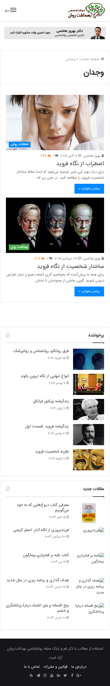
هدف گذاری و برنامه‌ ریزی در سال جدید (37, 580)
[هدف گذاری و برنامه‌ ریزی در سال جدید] (88, 588)
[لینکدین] (58, 675)
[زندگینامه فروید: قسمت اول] (88, 434)
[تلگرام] (38, 675)
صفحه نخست (90, 59)
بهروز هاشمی (92, 156)
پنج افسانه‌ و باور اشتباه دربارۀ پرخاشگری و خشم (37, 608)
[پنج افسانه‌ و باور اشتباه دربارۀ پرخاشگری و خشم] (88, 613)
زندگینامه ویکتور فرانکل (51, 401)
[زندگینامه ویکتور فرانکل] (88, 409)
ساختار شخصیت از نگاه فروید (70, 266)
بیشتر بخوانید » (89, 188)
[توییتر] (65, 675)
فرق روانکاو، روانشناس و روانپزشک (41, 351)
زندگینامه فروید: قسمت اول (47, 426)
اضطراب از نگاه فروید (80, 164)
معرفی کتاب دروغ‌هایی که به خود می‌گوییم (43, 508)
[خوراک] (31, 675)
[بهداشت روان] (86, 10)
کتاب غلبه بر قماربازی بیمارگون (46, 555)
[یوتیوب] (51, 675)
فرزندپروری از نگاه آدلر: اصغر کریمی (41, 530)
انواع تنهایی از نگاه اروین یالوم (45, 376)
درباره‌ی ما (78, 667)
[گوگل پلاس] (78, 675)
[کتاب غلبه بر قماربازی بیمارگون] (88, 563)
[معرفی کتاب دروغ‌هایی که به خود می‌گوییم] (88, 513)
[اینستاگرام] (44, 675)
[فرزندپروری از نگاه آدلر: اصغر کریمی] (88, 538)
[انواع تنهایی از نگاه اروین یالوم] (88, 384)
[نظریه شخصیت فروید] (88, 459)
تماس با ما (32, 667)
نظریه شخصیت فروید (52, 451)
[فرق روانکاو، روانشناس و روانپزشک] (88, 359)
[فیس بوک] (72, 675)
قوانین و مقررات (55, 667)
